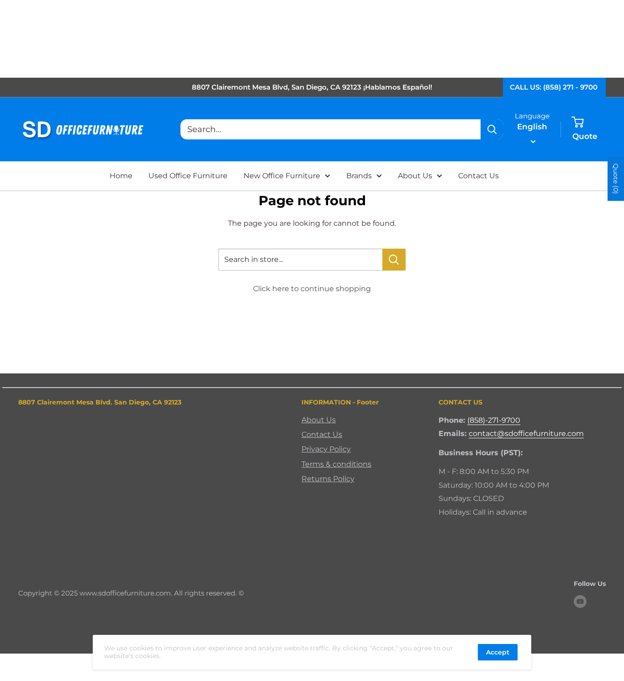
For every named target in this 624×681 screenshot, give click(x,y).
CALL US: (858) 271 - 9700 (554, 87)
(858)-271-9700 (493, 420)
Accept (497, 652)
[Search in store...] (394, 260)
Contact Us (478, 175)
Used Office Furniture (187, 175)
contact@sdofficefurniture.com (526, 433)
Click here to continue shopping (312, 288)
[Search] (492, 129)
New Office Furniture (281, 175)
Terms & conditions (336, 464)
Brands (359, 175)
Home (121, 175)
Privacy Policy (326, 449)
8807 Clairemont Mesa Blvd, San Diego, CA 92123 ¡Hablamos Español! (312, 87)
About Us (415, 175)
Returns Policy (327, 478)
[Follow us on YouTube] (580, 601)
